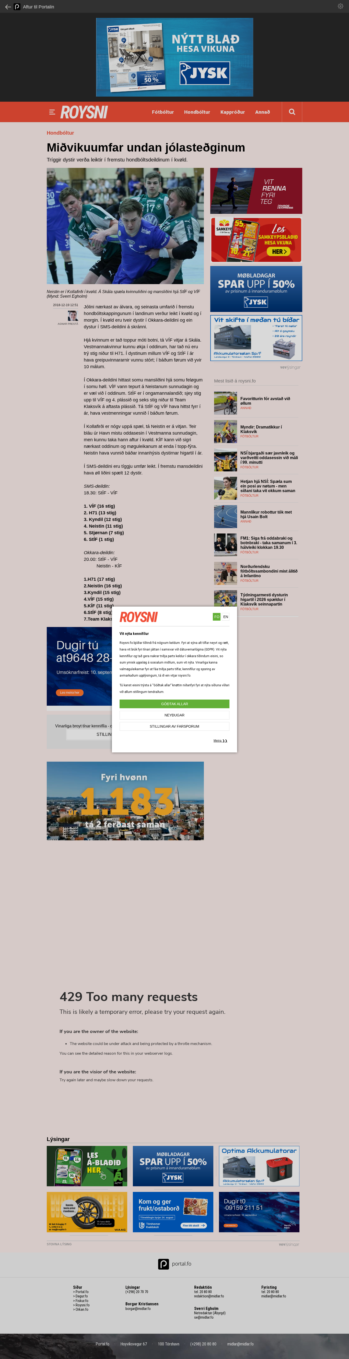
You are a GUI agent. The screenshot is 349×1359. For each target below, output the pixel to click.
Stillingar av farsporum (174, 726)
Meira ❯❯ (220, 740)
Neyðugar (174, 715)
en (225, 617)
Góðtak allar (174, 704)
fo (216, 617)
